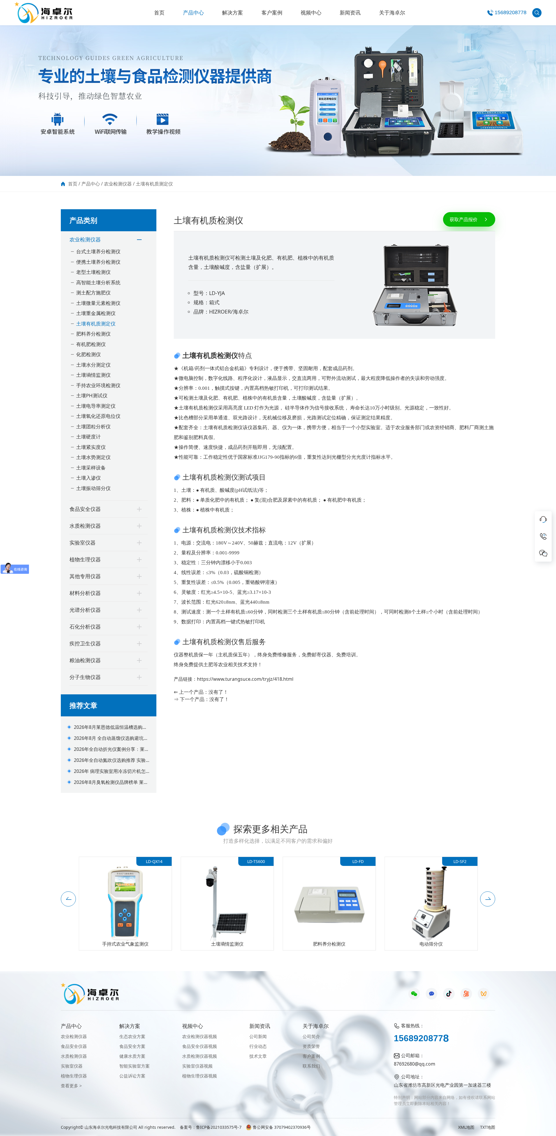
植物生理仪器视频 (199, 1076)
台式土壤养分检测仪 (98, 251)
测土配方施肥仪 (93, 292)
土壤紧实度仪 (91, 447)
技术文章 (258, 1056)
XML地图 (466, 1127)
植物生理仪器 (85, 559)
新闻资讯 (350, 12)
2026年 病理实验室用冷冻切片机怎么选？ (112, 771)
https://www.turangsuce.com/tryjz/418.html (245, 679)
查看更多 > (71, 1085)
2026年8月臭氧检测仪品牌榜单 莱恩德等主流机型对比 (111, 782)
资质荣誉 (311, 1046)
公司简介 (311, 1036)
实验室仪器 (83, 542)
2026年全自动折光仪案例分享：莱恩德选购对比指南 (111, 749)
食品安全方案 (132, 1046)
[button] (68, 898)
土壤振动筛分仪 (93, 488)
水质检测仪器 (85, 525)
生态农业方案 (132, 1036)
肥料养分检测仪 (93, 333)
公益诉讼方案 (132, 1076)
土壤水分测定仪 (93, 364)
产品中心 (193, 12)
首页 (159, 12)
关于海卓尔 (392, 12)
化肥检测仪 (88, 354)
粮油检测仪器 (85, 660)
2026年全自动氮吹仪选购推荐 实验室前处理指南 (112, 760)
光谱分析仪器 (85, 609)
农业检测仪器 (118, 184)
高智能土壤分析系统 (98, 282)
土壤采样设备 (91, 467)
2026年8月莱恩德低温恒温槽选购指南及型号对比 (110, 727)
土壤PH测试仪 (91, 395)
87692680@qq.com (414, 1064)
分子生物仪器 (85, 676)
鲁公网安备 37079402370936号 (282, 1127)
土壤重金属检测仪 (96, 313)
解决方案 (232, 12)
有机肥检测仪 (91, 344)
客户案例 (271, 12)
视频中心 (311, 12)
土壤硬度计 (88, 436)
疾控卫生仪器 (85, 643)
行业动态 (258, 1046)
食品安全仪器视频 (199, 1046)
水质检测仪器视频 (199, 1056)
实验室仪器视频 (197, 1066)
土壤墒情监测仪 (93, 375)
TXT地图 (487, 1127)
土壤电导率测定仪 (96, 406)
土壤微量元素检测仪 (98, 303)
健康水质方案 (132, 1056)
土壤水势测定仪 (93, 457)
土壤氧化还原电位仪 (98, 416)
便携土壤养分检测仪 (98, 261)
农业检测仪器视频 (199, 1036)
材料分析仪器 (85, 592)
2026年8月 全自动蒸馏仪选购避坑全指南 (111, 738)
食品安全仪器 (85, 508)
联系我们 (311, 1066)
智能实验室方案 (134, 1066)
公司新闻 (258, 1036)
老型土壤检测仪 (93, 272)
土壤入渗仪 (88, 477)
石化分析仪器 (85, 626)
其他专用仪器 (85, 576)
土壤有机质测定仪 (154, 184)
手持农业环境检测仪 (98, 385)
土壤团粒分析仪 (93, 426)
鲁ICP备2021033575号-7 (219, 1127)
